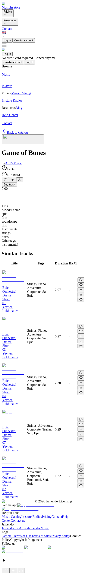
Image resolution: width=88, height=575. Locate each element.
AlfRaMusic (13, 163)
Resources (10, 20)
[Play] (23, 139)
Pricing (7, 11)
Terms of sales (41, 536)
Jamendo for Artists (15, 528)
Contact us (18, 520)
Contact (7, 29)
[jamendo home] (9, 3)
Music (6, 7)
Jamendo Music (38, 528)
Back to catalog (17, 132)
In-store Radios (31, 516)
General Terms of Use (16, 536)
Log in (7, 40)
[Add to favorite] (5, 179)
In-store (15, 7)
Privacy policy (60, 536)
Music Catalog (11, 516)
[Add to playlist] (12, 179)
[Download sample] (19, 179)
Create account (23, 40)
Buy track (9, 184)
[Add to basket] (81, 299)
